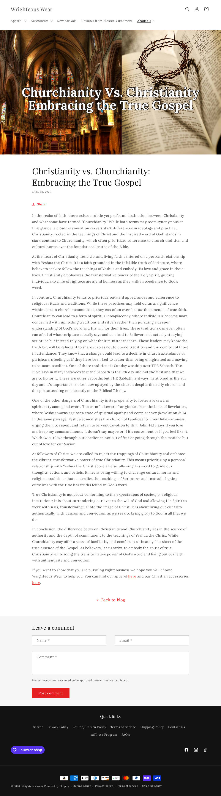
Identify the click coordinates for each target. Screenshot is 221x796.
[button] (18, 20)
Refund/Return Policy (89, 727)
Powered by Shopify (56, 786)
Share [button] (41, 204)
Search (38, 727)
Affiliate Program (104, 735)
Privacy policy (104, 785)
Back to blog (113, 599)
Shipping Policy (152, 727)
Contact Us (176, 727)
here (132, 576)
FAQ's (126, 735)
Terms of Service (123, 727)
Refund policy (82, 785)
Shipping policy (152, 785)
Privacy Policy (57, 727)
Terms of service (127, 785)
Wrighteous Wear (33, 786)
